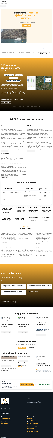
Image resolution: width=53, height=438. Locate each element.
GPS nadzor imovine (40, 367)
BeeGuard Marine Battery (25, 363)
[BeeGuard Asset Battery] (41, 356)
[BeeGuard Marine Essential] (9, 357)
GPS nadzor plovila (4, 370)
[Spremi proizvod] (7, 364)
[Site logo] (26, 1)
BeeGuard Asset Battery (43, 365)
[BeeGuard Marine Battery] (24, 356)
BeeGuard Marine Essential (8, 368)
